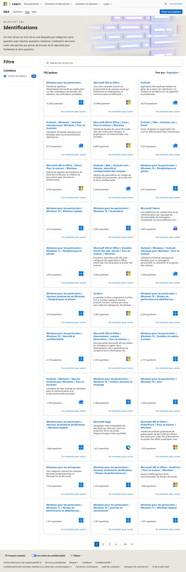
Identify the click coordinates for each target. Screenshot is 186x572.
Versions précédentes (55, 562)
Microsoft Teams (150, 208)
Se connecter (176, 3)
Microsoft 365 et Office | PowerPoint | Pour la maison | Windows (158, 424)
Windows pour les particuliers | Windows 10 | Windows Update (64, 210)
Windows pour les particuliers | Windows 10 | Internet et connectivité (111, 507)
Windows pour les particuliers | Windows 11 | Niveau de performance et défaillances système (64, 507)
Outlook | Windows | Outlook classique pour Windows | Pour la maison (160, 251)
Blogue (72, 562)
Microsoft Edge (102, 421)
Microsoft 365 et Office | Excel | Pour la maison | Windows (111, 124)
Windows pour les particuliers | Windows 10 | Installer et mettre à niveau (159, 336)
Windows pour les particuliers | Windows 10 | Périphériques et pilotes (159, 168)
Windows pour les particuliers (63, 82)
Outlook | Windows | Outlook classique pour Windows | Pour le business (65, 125)
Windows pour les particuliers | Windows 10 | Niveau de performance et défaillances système (159, 296)
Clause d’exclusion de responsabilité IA (22, 562)
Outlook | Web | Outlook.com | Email (159, 124)
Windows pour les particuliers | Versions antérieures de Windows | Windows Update (65, 424)
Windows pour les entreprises (63, 467)
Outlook (145, 82)
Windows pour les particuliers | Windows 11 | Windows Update (159, 506)
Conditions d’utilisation (87, 566)
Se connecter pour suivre (73, 111)
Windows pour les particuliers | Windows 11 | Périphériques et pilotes (64, 251)
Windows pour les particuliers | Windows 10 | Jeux (159, 380)
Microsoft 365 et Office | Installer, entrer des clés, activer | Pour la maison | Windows (112, 251)
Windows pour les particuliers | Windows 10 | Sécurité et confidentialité (64, 336)
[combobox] (113, 63)
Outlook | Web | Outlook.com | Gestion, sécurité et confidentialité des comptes (111, 168)
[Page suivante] (131, 544)
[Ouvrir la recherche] (166, 4)
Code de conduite (110, 566)
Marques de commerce (135, 566)
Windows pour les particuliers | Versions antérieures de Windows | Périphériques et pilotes (65, 296)
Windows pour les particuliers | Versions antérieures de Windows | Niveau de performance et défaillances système (112, 470)
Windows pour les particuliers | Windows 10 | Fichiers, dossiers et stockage (112, 381)
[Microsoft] (5, 4)
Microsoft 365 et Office (106, 82)
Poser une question (171, 11)
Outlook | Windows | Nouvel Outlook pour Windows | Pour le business (65, 381)
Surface (97, 293)
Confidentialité (103, 562)
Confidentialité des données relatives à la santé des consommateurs (36, 566)
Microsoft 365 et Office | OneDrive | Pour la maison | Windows (160, 469)
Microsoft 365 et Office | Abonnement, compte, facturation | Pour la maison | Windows (111, 336)
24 (125, 544)
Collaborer (87, 562)
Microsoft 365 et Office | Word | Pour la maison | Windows (64, 167)
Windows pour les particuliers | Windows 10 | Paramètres (111, 210)
